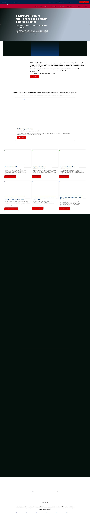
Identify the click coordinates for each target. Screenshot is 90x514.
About (41, 6)
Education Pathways (53, 6)
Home (36, 6)
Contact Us (85, 6)
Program (46, 6)
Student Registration (70, 6)
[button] (0, 24)
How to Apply (61, 6)
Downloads (78, 6)
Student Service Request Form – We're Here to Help (43, 198)
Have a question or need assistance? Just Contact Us (70, 198)
